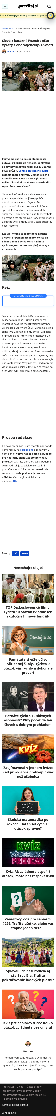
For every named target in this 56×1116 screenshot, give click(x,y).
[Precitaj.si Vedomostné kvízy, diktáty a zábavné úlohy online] (28, 6)
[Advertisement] (28, 128)
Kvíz (15, 553)
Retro (25, 553)
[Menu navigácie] (5, 6)
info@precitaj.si (20, 1105)
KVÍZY (12, 28)
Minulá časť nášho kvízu (33, 170)
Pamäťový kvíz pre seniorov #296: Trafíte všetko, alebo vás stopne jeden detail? (28, 923)
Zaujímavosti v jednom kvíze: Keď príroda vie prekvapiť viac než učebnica (28, 772)
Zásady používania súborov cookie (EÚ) (25, 1094)
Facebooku (26, 449)
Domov (5, 28)
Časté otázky (34, 1086)
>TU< (14, 481)
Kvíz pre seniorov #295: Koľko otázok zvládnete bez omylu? (28, 1025)
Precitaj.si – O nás (13, 1086)
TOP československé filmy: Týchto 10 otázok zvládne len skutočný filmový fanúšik (28, 612)
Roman (10, 51)
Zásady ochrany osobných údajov (22, 1090)
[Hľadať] (49, 6)
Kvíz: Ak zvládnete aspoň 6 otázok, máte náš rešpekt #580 (28, 873)
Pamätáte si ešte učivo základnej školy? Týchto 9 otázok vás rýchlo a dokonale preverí (28, 666)
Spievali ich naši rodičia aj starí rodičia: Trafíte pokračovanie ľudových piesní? (28, 975)
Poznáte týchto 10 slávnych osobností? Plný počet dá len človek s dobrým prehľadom (28, 720)
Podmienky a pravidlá (15, 1098)
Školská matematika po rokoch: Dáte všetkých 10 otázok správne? (28, 824)
